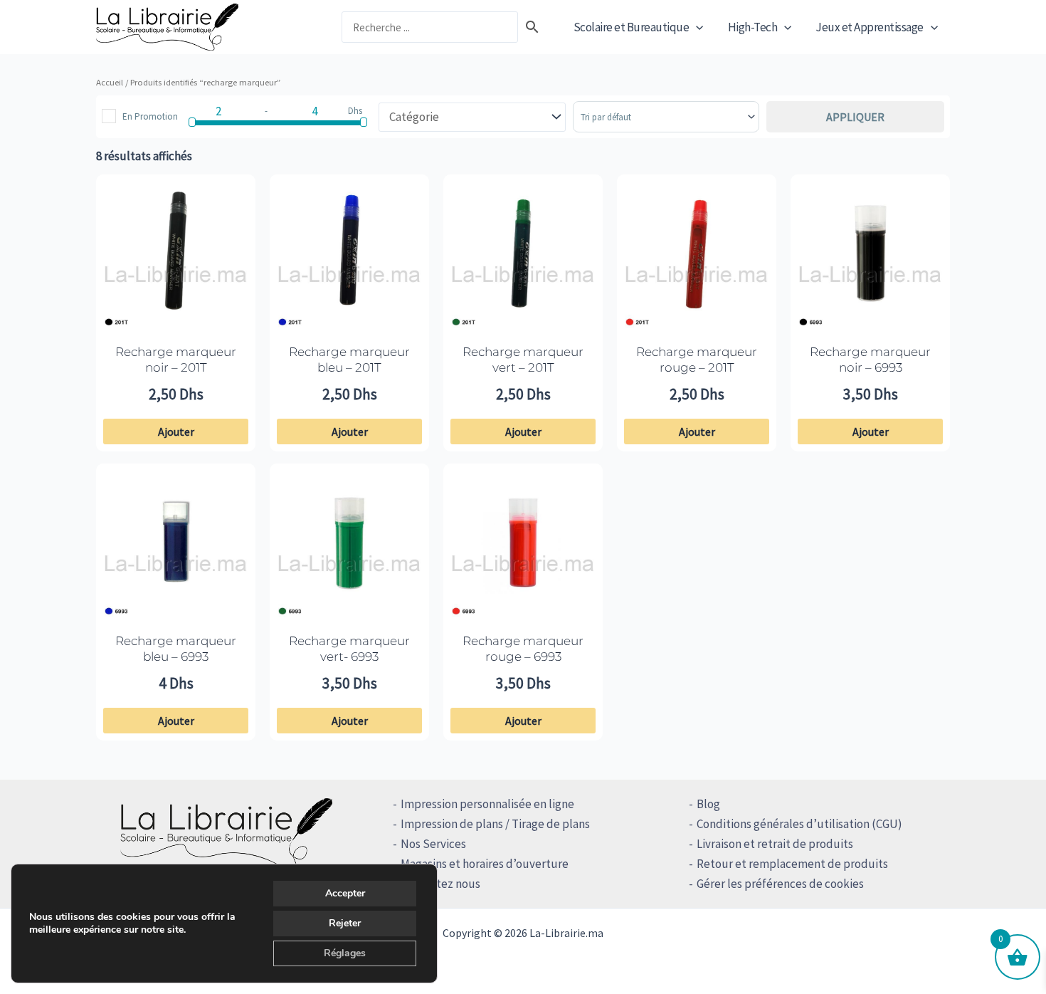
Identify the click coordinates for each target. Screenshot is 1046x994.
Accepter (345, 893)
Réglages (345, 953)
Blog (708, 804)
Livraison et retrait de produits (775, 844)
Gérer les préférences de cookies (780, 883)
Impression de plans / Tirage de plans (495, 824)
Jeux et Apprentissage (869, 27)
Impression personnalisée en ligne (487, 804)
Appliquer (855, 117)
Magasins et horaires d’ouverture (485, 864)
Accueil (109, 82)
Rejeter (345, 923)
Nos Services (433, 844)
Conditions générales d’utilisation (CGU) (799, 824)
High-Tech (753, 27)
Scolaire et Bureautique (632, 27)
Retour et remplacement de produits (792, 864)
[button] (696, 27)
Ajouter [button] (176, 431)
